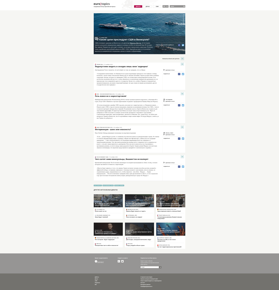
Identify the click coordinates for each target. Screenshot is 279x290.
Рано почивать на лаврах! (134, 217)
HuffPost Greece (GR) (165, 238)
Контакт (143, 282)
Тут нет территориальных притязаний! (169, 247)
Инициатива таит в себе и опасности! (106, 245)
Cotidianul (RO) (132, 215)
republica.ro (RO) (132, 209)
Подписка (97, 282)
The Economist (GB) (107, 157)
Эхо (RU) (129, 243)
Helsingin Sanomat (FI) (103, 215)
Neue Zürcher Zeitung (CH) (109, 127)
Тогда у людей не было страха (135, 245)
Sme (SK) (98, 243)
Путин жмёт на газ (100, 211)
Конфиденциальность (146, 286)
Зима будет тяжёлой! (101, 217)
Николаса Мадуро (135, 43)
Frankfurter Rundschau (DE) (167, 209)
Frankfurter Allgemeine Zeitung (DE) (107, 238)
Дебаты (138, 6)
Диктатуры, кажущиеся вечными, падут (138, 239)
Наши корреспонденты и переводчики (151, 280)
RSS (96, 284)
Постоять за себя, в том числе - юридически (166, 240)
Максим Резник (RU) (133, 238)
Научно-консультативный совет (149, 279)
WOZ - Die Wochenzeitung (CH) (110, 94)
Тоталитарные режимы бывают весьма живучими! (169, 217)
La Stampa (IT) (100, 209)
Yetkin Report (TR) (164, 245)
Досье (148, 6)
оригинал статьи (169, 70)
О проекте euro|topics (146, 277)
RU (165, 6)
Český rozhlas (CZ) (164, 215)
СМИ (157, 6)
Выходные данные (145, 284)
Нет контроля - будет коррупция (104, 239)
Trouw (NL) (104, 64)
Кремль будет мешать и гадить (136, 211)
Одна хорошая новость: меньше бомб (169, 211)
